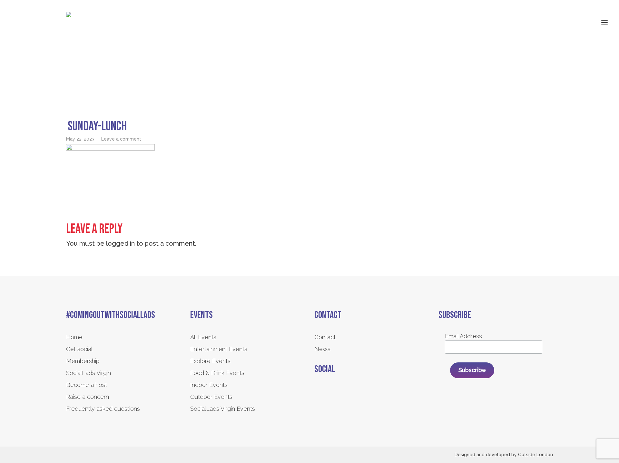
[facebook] (318, 392)
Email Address (463, 336)
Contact (325, 337)
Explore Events (210, 361)
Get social (79, 349)
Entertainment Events (218, 349)
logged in (120, 243)
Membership (83, 361)
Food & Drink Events (217, 372)
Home (74, 337)
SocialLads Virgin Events (222, 408)
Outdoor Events (211, 396)
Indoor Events (209, 384)
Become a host (86, 384)
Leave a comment (121, 139)
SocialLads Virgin (88, 372)
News (322, 349)
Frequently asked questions (103, 408)
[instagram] (336, 392)
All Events (203, 337)
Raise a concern (87, 396)
